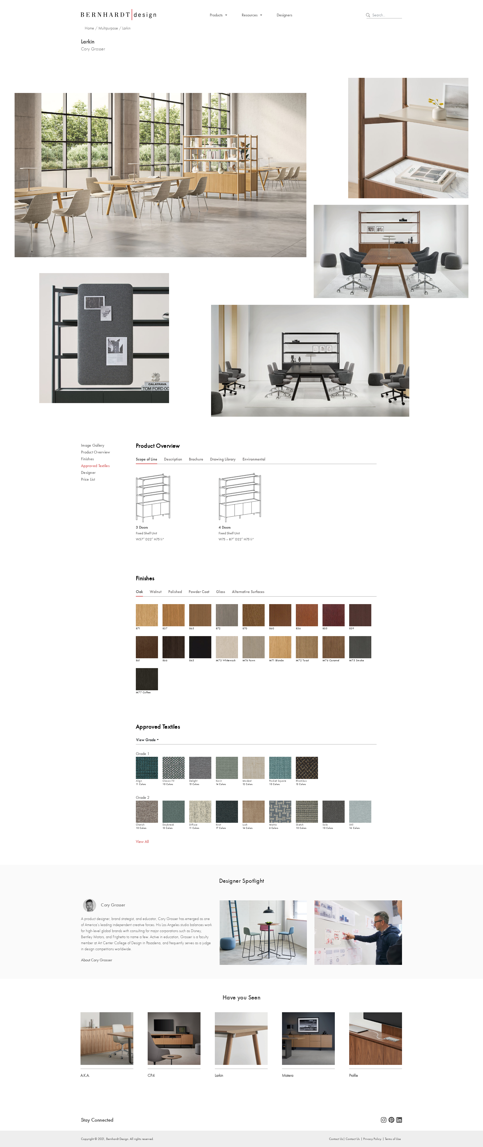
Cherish (140, 824)
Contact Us (353, 1139)
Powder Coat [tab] (199, 591)
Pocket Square (277, 780)
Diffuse (193, 824)
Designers (284, 15)
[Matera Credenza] (308, 1038)
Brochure (196, 459)
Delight (193, 780)
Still (351, 824)
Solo (325, 824)
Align (139, 780)
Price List (88, 479)
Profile (353, 1075)
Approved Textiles (95, 465)
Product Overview (95, 452)
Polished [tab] (175, 591)
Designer (88, 472)
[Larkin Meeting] (241, 1038)
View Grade (146, 739)
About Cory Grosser (96, 960)
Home (89, 28)
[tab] (147, 739)
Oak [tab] (139, 591)
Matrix (273, 824)
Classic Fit (168, 780)
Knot (218, 824)
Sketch (300, 824)
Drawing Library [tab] (223, 459)
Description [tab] (173, 459)
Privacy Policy (372, 1139)
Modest (247, 780)
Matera (287, 1075)
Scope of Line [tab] (146, 459)
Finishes (87, 458)
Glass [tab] (220, 591)
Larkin (219, 1075)
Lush (245, 824)
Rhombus (301, 780)
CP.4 (151, 1075)
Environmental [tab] (254, 459)
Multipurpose (108, 28)
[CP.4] (174, 1038)
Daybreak (168, 824)
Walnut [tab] (156, 591)
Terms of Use (393, 1139)
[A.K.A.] (106, 1038)
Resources (250, 15)
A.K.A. (85, 1075)
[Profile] (375, 1038)
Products (216, 15)
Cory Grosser (112, 905)
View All (142, 841)
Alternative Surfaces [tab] (248, 591)
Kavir (219, 780)
